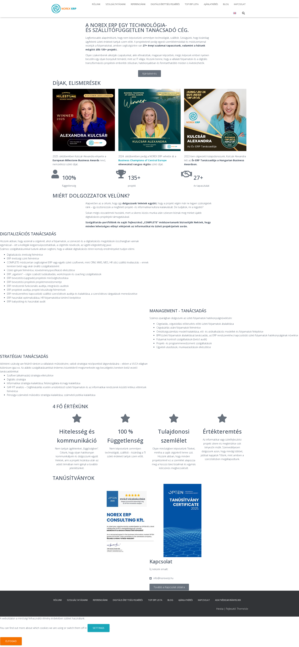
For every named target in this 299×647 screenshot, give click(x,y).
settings (98, 628)
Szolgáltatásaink (116, 4)
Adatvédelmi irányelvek (228, 600)
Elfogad (11, 641)
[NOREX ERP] (63, 8)
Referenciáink (138, 4)
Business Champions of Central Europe (142, 160)
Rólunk (96, 4)
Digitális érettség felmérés (165, 4)
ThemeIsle (242, 608)
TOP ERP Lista (192, 4)
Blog (226, 4)
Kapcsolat (240, 4)
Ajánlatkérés (211, 4)
